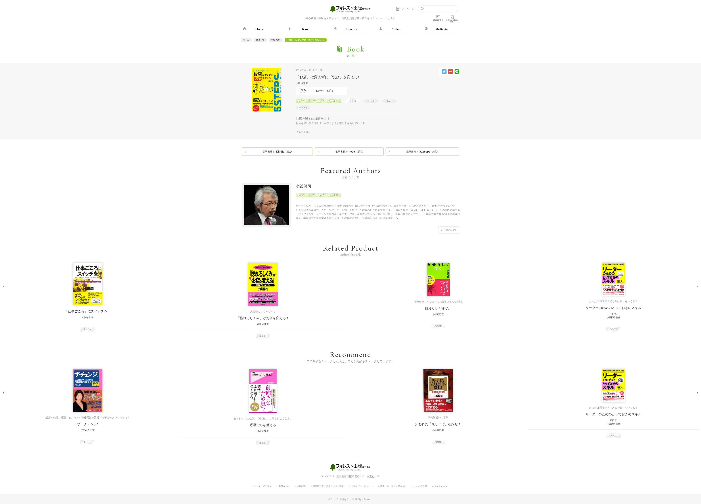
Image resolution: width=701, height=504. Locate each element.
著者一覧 (260, 40)
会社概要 (301, 486)
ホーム (246, 40)
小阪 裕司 (275, 40)
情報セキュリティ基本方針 (393, 486)
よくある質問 (420, 486)
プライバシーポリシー (362, 486)
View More (450, 229)
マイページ (407, 8)
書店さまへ (284, 486)
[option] (87, 297)
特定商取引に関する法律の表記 (328, 486)
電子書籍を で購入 (277, 151)
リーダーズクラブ (262, 486)
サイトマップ (440, 486)
